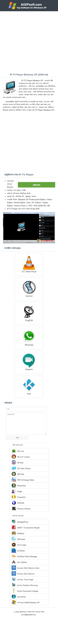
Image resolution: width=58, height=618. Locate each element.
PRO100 (20, 503)
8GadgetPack (22, 522)
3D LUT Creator (23, 457)
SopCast (29, 296)
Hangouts (29, 369)
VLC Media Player (29, 272)
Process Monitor (24, 509)
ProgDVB (29, 320)
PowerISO (21, 497)
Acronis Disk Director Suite (28, 568)
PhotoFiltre (21, 486)
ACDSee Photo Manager (27, 556)
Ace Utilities (22, 562)
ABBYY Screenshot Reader (28, 528)
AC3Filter (21, 551)
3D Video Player (23, 468)
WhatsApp (29, 345)
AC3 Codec (21, 545)
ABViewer (21, 539)
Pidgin (19, 491)
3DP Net (20, 474)
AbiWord (20, 533)
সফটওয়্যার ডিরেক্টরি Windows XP (28, 603)
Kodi (29, 394)
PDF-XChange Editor (25, 480)
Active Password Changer (27, 591)
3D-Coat (20, 451)
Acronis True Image (25, 580)
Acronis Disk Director (25, 574)
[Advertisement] (29, 42)
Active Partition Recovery (27, 585)
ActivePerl (21, 597)
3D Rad (20, 463)
